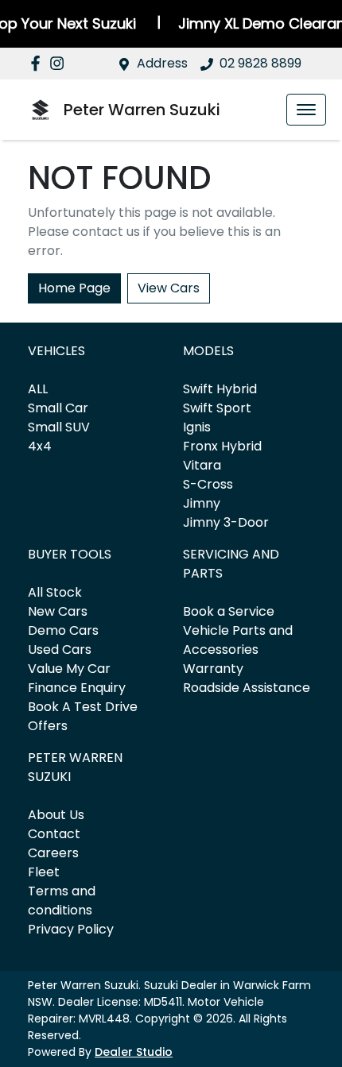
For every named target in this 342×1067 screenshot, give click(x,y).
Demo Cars (63, 630)
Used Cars (59, 649)
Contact (54, 834)
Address (162, 63)
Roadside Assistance (246, 687)
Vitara (202, 465)
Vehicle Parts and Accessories (238, 640)
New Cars (57, 611)
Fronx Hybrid (222, 446)
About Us (56, 815)
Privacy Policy (71, 929)
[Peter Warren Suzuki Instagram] (60, 63)
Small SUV (59, 427)
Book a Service (228, 611)
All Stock (55, 592)
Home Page (74, 288)
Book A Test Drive (83, 707)
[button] (306, 110)
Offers (48, 726)
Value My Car (69, 668)
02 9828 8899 (260, 63)
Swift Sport (217, 408)
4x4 (40, 446)
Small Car (58, 408)
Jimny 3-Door (226, 522)
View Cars (169, 288)
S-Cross (208, 484)
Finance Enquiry (77, 687)
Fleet (44, 872)
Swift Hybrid (220, 389)
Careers (53, 853)
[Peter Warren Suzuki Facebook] (38, 63)
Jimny (201, 503)
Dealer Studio (134, 1052)
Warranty (213, 668)
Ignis (197, 427)
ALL (38, 389)
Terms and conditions (61, 900)
